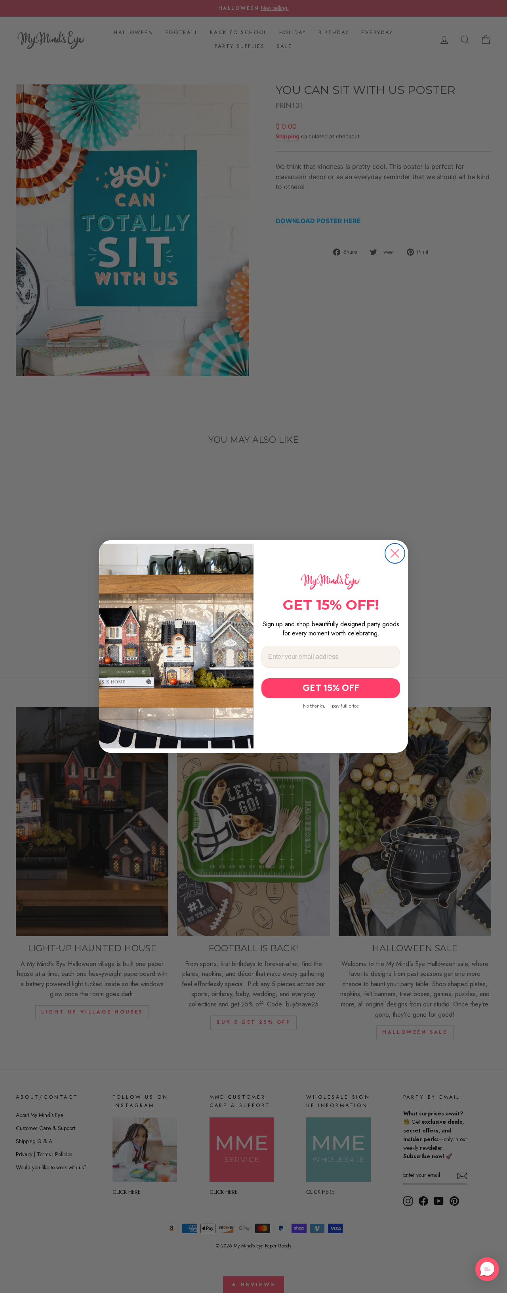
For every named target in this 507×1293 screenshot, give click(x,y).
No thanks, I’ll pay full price (331, 706)
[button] (487, 1269)
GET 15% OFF (331, 687)
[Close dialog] (395, 553)
